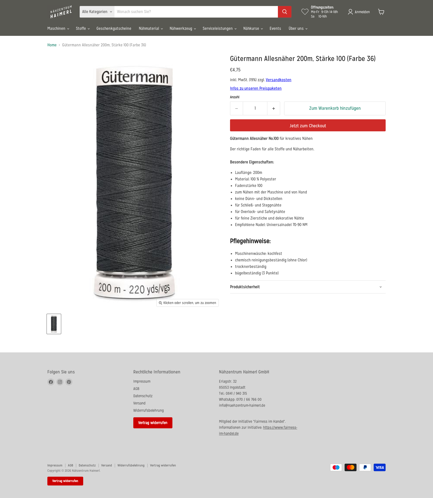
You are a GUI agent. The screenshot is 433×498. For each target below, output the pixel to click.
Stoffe (81, 28)
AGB (136, 388)
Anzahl (234, 97)
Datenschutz (143, 395)
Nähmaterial (149, 28)
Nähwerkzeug (181, 28)
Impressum (141, 381)
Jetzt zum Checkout (308, 126)
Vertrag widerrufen (152, 422)
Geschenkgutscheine (113, 28)
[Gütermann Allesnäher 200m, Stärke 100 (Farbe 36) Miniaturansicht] (54, 324)
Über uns (297, 28)
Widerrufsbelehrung (148, 410)
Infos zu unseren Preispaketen (256, 88)
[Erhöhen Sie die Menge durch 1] (273, 108)
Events (275, 28)
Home (52, 45)
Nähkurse (251, 28)
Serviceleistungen (218, 28)
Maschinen (56, 28)
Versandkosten (278, 79)
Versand (139, 403)
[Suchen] (284, 12)
